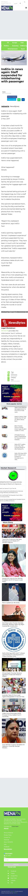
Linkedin (12, 880)
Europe (14, 42)
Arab (22, 42)
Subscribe (16, 864)
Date (4, 92)
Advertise (6, 839)
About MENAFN (8, 842)
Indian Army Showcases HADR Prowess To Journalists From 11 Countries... (11, 715)
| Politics (5, 45)
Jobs (5, 844)
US (5, 42)
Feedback (6, 846)
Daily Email (13, 878)
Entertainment (10, 49)
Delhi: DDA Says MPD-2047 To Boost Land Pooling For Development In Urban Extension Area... (13, 654)
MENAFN (5, 106)
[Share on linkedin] (23, 99)
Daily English (8, 853)
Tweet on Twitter (11, 99)
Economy (15, 45)
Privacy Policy (7, 835)
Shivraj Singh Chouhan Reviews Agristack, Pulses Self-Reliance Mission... (12, 674)
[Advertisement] (14, 25)
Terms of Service (8, 832)
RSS (11, 882)
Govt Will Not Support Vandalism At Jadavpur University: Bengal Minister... (13, 746)
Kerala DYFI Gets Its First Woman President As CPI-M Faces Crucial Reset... (12, 580)
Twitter (12, 873)
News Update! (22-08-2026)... (11, 602)
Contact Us (7, 837)
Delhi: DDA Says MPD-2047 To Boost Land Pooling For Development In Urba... (21, 456)
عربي (15, 3)
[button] (20, 3)
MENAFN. (12, 891)
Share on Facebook (12, 96)
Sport (22, 49)
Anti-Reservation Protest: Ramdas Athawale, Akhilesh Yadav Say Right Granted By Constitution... (13, 624)
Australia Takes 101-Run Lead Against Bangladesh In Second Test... (13, 695)
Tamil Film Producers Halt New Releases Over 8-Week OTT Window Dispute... (12, 541)
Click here (15, 826)
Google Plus (13, 875)
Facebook (13, 871)
